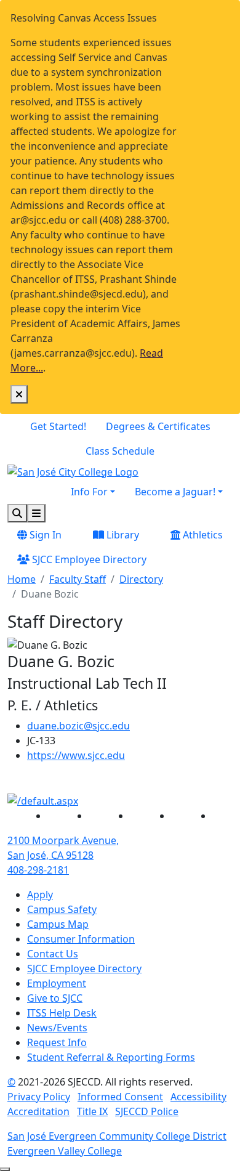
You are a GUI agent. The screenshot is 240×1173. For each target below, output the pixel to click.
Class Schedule (120, 451)
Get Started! (58, 426)
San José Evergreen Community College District (116, 1136)
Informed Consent (120, 1096)
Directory (141, 579)
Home (21, 579)
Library (121, 535)
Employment (56, 983)
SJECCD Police (146, 1111)
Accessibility (198, 1096)
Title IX (92, 1111)
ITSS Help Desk (62, 1013)
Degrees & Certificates (158, 426)
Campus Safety (62, 909)
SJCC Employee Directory (88, 559)
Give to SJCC (54, 998)
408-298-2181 (38, 870)
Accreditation (38, 1111)
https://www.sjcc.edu (76, 755)
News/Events (57, 1027)
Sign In (44, 535)
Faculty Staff (77, 579)
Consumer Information (81, 939)
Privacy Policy (38, 1096)
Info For (89, 491)
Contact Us (52, 953)
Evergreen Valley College (64, 1151)
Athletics (201, 535)
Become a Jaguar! (175, 491)
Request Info (57, 1042)
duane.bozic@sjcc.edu (78, 726)
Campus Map (58, 924)
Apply (40, 894)
